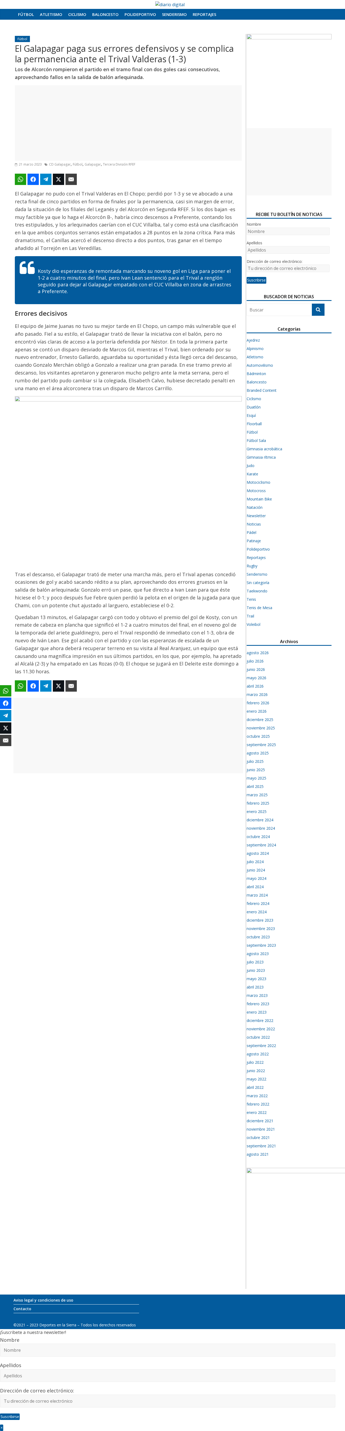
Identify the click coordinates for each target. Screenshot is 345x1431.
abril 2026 (255, 686)
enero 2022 (257, 1112)
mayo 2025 (256, 778)
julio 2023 (255, 962)
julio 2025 (255, 761)
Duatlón (254, 407)
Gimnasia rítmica (261, 457)
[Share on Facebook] (33, 179)
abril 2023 (255, 987)
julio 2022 (255, 1062)
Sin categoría (258, 582)
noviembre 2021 (261, 1129)
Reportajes (204, 14)
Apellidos (254, 242)
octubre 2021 (258, 1137)
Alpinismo (255, 348)
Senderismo (174, 14)
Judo (250, 465)
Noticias (254, 524)
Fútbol (26, 14)
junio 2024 (256, 870)
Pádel (251, 532)
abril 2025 (255, 786)
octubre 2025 (258, 736)
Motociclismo (258, 482)
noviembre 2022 (261, 1028)
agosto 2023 (258, 953)
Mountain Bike (259, 499)
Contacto (22, 1308)
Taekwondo (257, 590)
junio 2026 (256, 669)
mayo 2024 (256, 878)
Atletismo (51, 14)
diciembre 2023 (260, 920)
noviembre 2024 (261, 828)
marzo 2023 (257, 995)
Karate (252, 473)
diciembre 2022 (260, 1020)
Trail (250, 616)
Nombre (254, 224)
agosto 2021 (258, 1154)
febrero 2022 (258, 1104)
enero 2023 (257, 1012)
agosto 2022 (258, 1053)
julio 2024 (255, 861)
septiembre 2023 (261, 945)
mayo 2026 (256, 677)
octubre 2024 (258, 836)
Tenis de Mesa (259, 607)
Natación (255, 507)
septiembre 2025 (261, 744)
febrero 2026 (258, 702)
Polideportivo (140, 14)
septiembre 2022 (261, 1045)
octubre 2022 (258, 1037)
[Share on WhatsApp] (20, 179)
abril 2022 (255, 1087)
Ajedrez (253, 340)
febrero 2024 (258, 903)
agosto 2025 (258, 753)
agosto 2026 (258, 652)
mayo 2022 (256, 1079)
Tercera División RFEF (119, 164)
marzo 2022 (257, 1095)
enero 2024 (257, 911)
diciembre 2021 (260, 1120)
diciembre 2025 (260, 719)
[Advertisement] (128, 123)
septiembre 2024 (261, 844)
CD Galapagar (60, 164)
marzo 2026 (257, 694)
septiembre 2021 (261, 1145)
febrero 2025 (258, 803)
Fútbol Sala (256, 440)
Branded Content (262, 390)
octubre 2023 (258, 936)
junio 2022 (256, 1070)
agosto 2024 (258, 853)
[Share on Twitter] (58, 179)
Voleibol (253, 624)
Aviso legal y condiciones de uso (43, 1300)
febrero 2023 (258, 1003)
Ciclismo (77, 14)
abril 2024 (255, 886)
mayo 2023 (256, 978)
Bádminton (256, 373)
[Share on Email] (71, 179)
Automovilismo (260, 365)
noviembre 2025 (261, 727)
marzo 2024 (257, 895)
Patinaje (254, 540)
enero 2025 (257, 811)
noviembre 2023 (261, 928)
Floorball (254, 423)
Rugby (252, 565)
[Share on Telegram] (45, 179)
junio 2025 (256, 769)
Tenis (251, 599)
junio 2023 (256, 970)
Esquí (251, 415)
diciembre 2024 (260, 819)
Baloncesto (105, 14)
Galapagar (93, 164)
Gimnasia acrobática (264, 448)
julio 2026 (255, 661)
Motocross (256, 490)
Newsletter (256, 515)
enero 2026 (257, 711)
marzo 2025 (257, 794)
